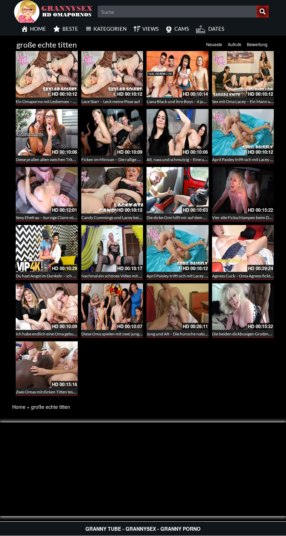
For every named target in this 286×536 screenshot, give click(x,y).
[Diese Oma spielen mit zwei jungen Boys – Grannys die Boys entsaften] (112, 306)
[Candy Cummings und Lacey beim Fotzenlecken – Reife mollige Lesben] (112, 190)
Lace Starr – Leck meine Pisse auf (110, 101)
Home (18, 406)
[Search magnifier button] (263, 11)
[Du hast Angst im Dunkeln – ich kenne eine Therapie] (47, 248)
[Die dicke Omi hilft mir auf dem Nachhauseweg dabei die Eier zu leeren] (177, 190)
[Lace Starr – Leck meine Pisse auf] (112, 74)
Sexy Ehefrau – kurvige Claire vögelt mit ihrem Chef (62, 217)
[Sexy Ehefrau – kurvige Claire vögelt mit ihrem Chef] (47, 190)
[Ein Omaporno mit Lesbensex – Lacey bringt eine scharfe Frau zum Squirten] (47, 74)
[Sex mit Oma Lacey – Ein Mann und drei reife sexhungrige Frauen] (243, 74)
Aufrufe (234, 44)
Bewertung (257, 44)
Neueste (214, 44)
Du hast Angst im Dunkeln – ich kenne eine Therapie (62, 275)
